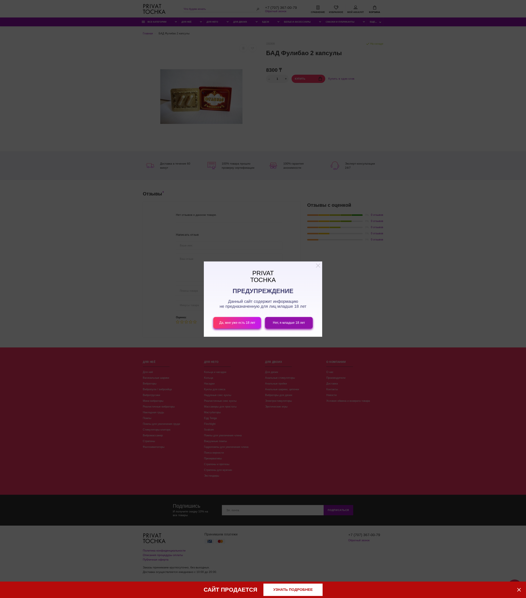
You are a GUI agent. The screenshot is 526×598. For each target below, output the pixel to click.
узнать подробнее (293, 590)
